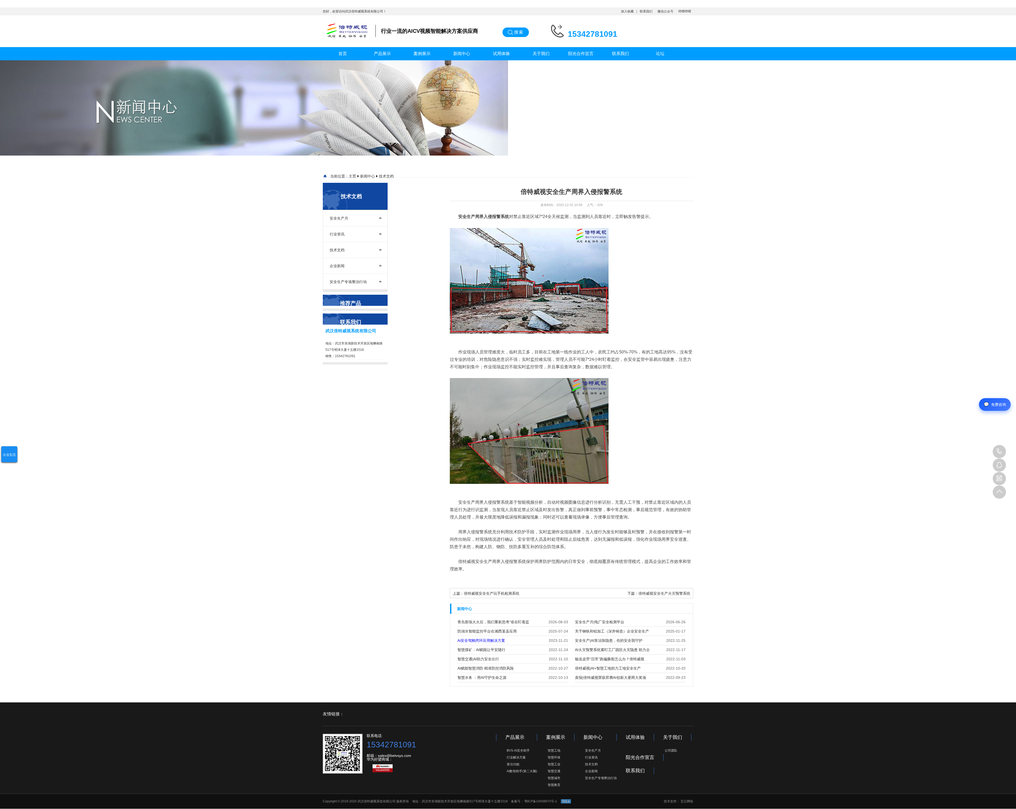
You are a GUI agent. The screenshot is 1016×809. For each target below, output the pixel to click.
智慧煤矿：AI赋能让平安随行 (481, 650)
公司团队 (671, 750)
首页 (342, 53)
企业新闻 (337, 266)
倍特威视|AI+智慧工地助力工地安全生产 (608, 668)
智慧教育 (554, 785)
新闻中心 (461, 53)
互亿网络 (687, 801)
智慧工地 (554, 750)
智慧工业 (554, 764)
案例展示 (422, 53)
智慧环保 (554, 757)
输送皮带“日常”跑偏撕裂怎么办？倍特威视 (609, 659)
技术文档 (386, 176)
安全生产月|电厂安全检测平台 (599, 622)
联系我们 (646, 11)
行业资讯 (337, 234)
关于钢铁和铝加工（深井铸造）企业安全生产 (612, 631)
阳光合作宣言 (580, 53)
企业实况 (9, 455)
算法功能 (513, 764)
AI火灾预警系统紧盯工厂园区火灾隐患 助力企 (612, 650)
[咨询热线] (999, 451)
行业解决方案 (516, 757)
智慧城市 (554, 778)
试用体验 (501, 53)
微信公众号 (665, 11)
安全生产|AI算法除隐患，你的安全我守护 (608, 640)
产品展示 (382, 53)
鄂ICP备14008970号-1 (541, 801)
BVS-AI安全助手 (518, 750)
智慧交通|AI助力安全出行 (478, 659)
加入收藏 (627, 11)
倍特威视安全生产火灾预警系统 (664, 593)
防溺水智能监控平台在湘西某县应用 (487, 631)
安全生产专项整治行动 (348, 282)
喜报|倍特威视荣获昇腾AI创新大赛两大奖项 (610, 677)
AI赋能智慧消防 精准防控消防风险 (485, 668)
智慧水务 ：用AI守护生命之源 (481, 677)
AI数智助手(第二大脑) (522, 771)
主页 (352, 176)
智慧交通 (554, 771)
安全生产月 (339, 218)
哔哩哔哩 (684, 11)
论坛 (660, 53)
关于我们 (541, 53)
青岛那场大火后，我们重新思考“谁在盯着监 (493, 622)
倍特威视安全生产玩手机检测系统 (491, 593)
